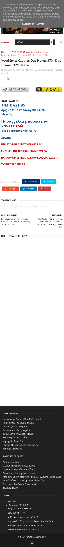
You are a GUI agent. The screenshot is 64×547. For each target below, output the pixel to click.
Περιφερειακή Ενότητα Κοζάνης (18, 469)
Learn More (27, 24)
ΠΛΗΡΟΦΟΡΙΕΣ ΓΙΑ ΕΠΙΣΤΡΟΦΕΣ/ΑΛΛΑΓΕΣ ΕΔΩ (29, 157)
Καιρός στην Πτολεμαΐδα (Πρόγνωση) (22, 419)
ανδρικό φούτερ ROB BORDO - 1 (25, 525)
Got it (40, 24)
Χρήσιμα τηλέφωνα (12, 448)
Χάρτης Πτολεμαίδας (13, 441)
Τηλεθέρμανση (10, 487)
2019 (9, 501)
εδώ (19, 125)
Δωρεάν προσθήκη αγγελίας (17, 430)
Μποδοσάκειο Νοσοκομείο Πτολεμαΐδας (23, 480)
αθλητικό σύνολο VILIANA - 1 (23, 517)
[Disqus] (32, 277)
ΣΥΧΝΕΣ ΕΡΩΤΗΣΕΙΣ (13, 164)
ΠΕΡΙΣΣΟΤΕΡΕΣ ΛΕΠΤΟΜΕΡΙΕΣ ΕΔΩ (21, 144)
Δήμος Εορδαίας (11, 461)
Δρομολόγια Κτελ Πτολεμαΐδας (18, 433)
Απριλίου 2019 (16, 505)
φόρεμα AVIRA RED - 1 (19, 508)
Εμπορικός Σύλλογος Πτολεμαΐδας (20, 484)
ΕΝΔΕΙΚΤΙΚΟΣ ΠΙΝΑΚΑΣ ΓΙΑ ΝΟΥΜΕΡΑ (24, 151)
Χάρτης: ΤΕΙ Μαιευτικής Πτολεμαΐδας (21, 444)
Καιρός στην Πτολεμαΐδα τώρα (18, 422)
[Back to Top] (32, 543)
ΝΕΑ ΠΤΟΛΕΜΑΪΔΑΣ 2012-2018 (33, 537)
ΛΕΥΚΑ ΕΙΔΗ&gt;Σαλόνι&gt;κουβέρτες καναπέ (31, 52)
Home (4, 52)
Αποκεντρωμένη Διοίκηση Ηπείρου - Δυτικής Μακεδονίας (32, 476)
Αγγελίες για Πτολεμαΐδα (15, 426)
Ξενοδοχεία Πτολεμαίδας (15, 437)
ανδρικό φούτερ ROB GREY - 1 (23, 529)
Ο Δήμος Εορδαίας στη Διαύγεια (19, 465)
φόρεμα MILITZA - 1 (18, 512)
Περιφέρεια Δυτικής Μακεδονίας (19, 473)
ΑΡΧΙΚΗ (5, 42)
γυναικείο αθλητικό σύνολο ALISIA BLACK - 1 (31, 521)
